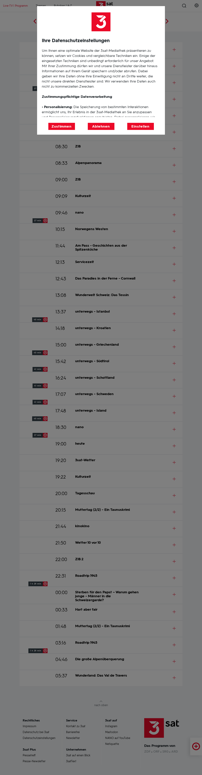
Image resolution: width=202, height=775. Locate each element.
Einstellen (140, 126)
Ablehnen (101, 126)
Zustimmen (61, 126)
